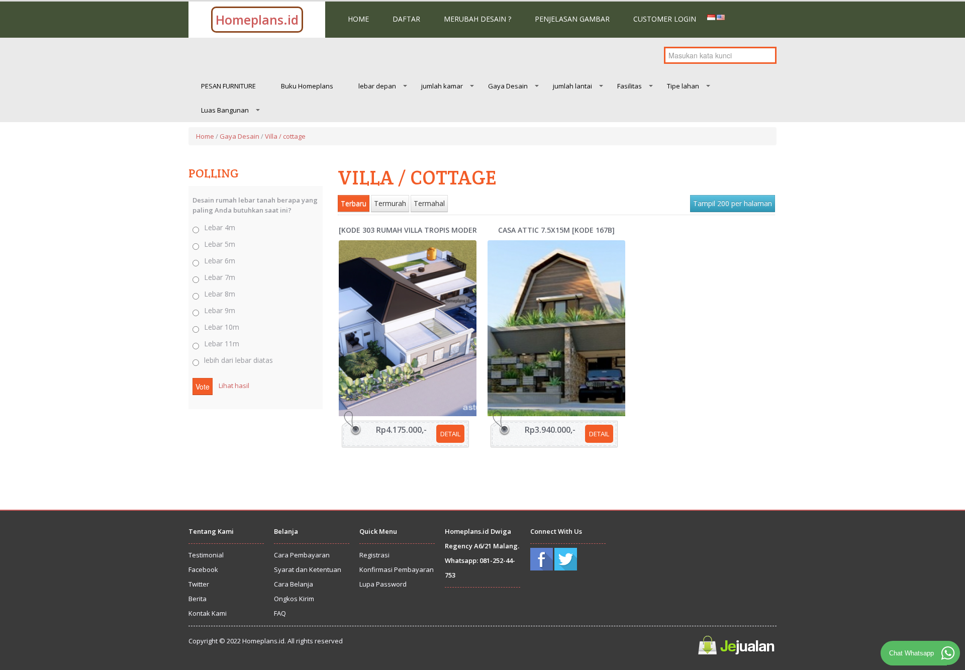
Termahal (429, 203)
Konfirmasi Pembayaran (396, 569)
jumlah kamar (442, 85)
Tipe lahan (683, 85)
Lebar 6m (219, 260)
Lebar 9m (219, 310)
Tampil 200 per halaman (732, 203)
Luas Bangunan (225, 110)
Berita (197, 598)
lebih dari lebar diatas (238, 360)
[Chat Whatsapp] (948, 653)
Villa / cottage (285, 136)
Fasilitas (629, 85)
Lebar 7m (219, 277)
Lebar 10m (221, 327)
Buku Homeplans (307, 85)
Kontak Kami (207, 613)
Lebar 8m (219, 294)
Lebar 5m (219, 244)
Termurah (390, 203)
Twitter (198, 584)
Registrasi (374, 554)
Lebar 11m (221, 343)
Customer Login (664, 19)
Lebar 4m (219, 227)
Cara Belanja (293, 584)
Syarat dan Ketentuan (307, 569)
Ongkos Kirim (294, 598)
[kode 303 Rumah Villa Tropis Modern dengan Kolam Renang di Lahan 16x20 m (407, 230)
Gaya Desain (508, 85)
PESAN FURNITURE (228, 85)
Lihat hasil (234, 385)
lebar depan (377, 85)
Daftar (406, 19)
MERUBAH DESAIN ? (477, 19)
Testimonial (206, 554)
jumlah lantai (572, 85)
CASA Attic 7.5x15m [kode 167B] (556, 230)
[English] (721, 16)
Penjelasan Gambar (572, 19)
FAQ (280, 613)
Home (358, 19)
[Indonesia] (711, 16)
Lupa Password (383, 584)
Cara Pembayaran (302, 554)
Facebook (203, 569)
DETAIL (450, 433)
